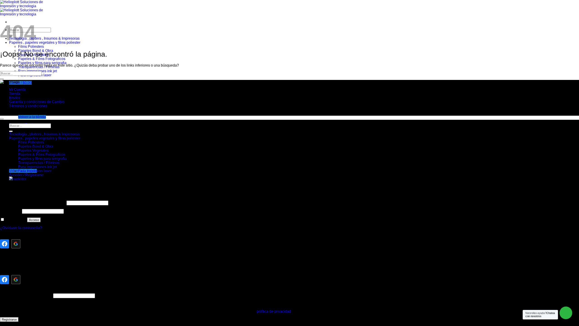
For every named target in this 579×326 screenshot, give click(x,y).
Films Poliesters (31, 46)
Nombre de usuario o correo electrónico (33, 203)
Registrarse (9, 319)
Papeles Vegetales (33, 150)
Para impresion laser (34, 171)
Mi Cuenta (17, 89)
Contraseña (10, 211)
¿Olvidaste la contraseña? (21, 228)
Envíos (14, 98)
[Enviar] (2, 79)
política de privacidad (274, 311)
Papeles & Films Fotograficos (41, 59)
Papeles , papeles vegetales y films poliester (44, 42)
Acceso (34, 220)
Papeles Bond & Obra (35, 146)
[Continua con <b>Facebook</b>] (4, 243)
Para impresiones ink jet (37, 167)
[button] (20, 83)
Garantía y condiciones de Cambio (36, 102)
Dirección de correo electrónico (26, 295)
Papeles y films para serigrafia (42, 63)
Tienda (14, 94)
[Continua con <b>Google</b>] (15, 243)
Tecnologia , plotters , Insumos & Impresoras (44, 38)
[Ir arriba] (2, 119)
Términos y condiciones (28, 106)
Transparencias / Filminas (38, 163)
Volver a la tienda (32, 117)
